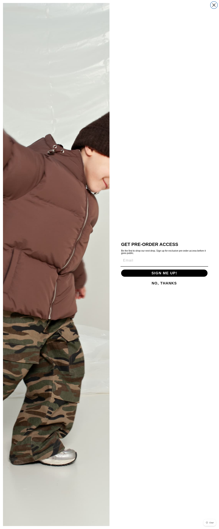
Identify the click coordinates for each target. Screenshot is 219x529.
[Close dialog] (214, 5)
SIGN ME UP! (164, 273)
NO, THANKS (164, 283)
